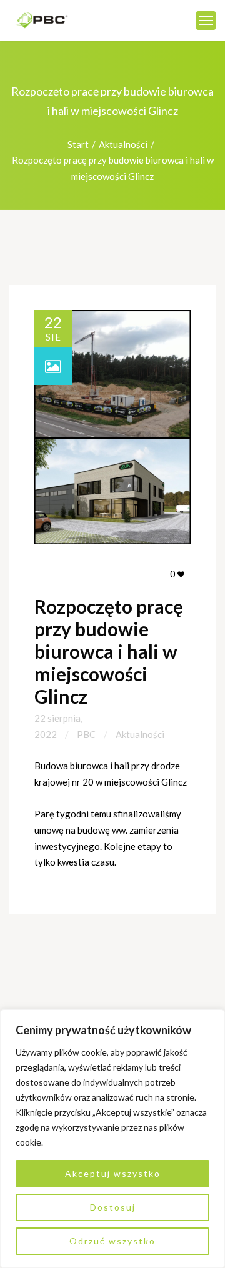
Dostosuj (113, 1207)
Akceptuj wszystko (113, 1173)
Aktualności (123, 144)
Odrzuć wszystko (112, 1241)
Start (78, 144)
